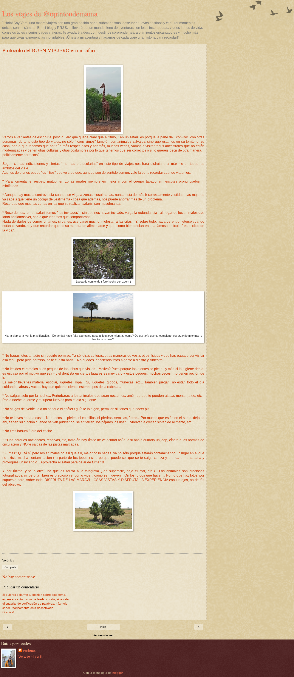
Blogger (117, 672)
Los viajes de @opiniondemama (49, 14)
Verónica (29, 650)
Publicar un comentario (20, 586)
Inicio (103, 627)
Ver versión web (103, 635)
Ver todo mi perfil (30, 656)
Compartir (10, 567)
